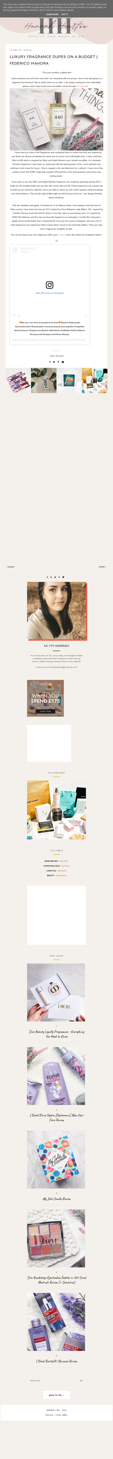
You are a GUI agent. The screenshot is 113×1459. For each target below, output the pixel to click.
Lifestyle (56, 871)
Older (102, 567)
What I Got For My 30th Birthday (56, 809)
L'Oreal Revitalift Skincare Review (56, 1361)
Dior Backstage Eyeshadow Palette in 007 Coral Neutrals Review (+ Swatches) (56, 1280)
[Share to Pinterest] (59, 362)
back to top (55, 1395)
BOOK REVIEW (56, 861)
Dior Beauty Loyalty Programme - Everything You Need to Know (56, 1034)
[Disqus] (56, 446)
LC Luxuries (82, 86)
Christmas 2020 (56, 866)
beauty (28, 50)
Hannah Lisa (53, 1410)
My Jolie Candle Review (56, 1198)
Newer (11, 567)
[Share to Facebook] (50, 362)
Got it (65, 14)
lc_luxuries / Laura (36, 340)
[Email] (63, 362)
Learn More (52, 14)
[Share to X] (54, 362)
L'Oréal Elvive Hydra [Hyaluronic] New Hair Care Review (56, 1117)
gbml (65, 1415)
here (62, 235)
